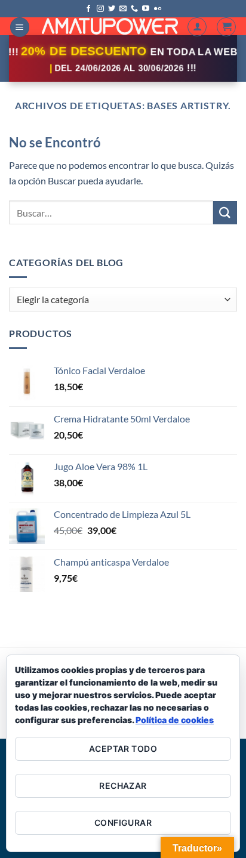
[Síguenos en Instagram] (100, 9)
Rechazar (122, 785)
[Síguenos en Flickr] (157, 9)
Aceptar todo (123, 748)
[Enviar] (225, 212)
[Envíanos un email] (123, 9)
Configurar (123, 822)
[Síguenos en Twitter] (111, 9)
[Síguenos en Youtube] (145, 9)
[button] (19, 27)
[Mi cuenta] (197, 26)
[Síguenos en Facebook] (88, 9)
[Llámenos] (134, 9)
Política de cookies (175, 720)
